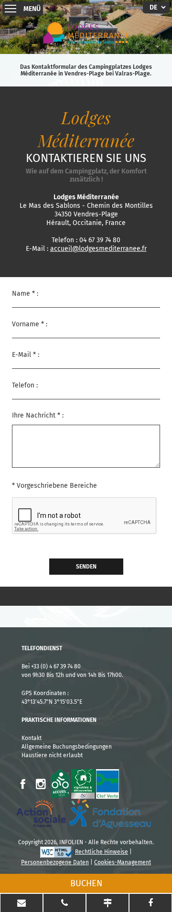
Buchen (86, 883)
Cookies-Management (122, 862)
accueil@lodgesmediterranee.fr (98, 249)
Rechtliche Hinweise (101, 851)
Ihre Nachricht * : (38, 415)
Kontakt (32, 738)
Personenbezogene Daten (55, 862)
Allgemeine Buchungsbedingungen (67, 746)
